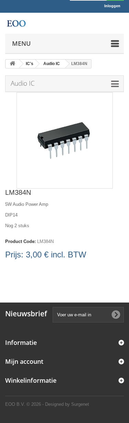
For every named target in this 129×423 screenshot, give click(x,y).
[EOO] (16, 23)
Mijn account (24, 361)
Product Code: (20, 241)
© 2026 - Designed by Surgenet (57, 404)
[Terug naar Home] (12, 64)
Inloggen (112, 6)
